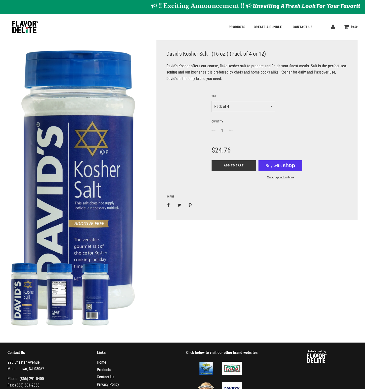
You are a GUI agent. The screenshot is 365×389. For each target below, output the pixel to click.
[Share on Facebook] (169, 205)
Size (214, 96)
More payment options (280, 177)
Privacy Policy (108, 384)
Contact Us (303, 27)
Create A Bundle (268, 27)
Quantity (217, 121)
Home (101, 362)
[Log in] (333, 26)
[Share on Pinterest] (190, 205)
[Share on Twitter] (179, 205)
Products (237, 27)
